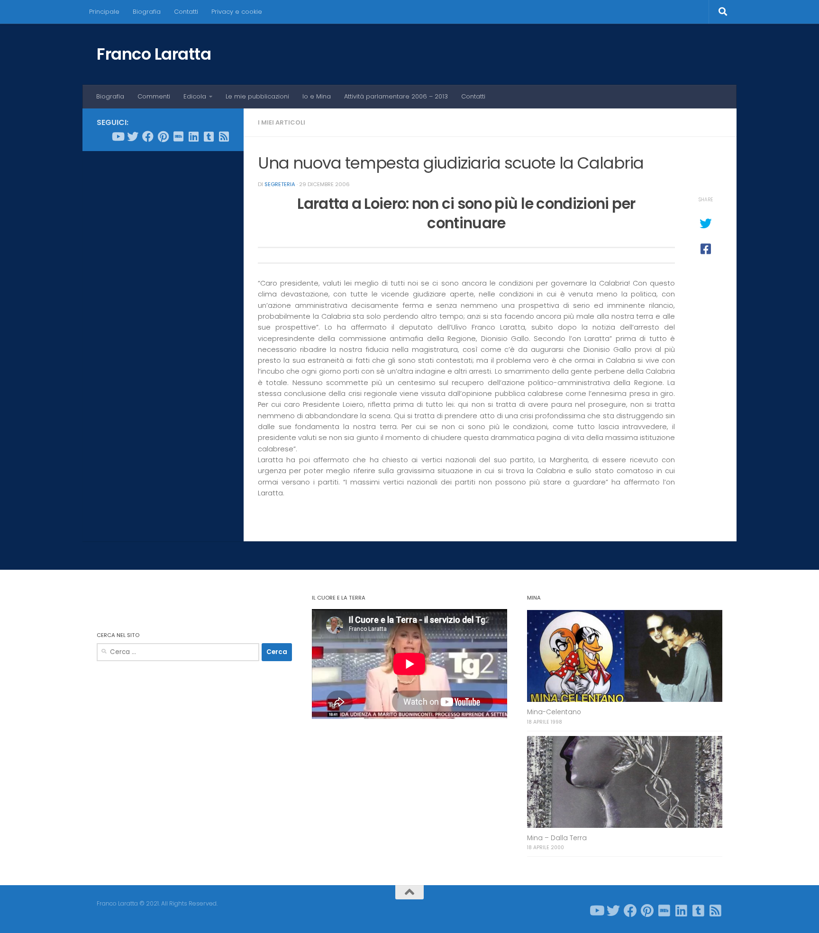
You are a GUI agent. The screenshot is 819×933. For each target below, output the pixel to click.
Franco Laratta (154, 54)
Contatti (186, 11)
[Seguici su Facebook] (148, 136)
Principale (104, 11)
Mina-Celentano (554, 712)
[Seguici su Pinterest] (163, 136)
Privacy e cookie (236, 11)
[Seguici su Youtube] (117, 136)
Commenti (153, 96)
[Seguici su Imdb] (178, 136)
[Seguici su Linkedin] (193, 136)
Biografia (147, 11)
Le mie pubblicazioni (257, 96)
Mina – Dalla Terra (557, 838)
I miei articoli (281, 122)
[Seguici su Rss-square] (223, 136)
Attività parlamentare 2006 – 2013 (396, 96)
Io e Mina (316, 96)
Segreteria (279, 184)
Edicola (194, 96)
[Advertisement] (163, 303)
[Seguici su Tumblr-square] (208, 136)
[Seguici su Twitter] (132, 136)
